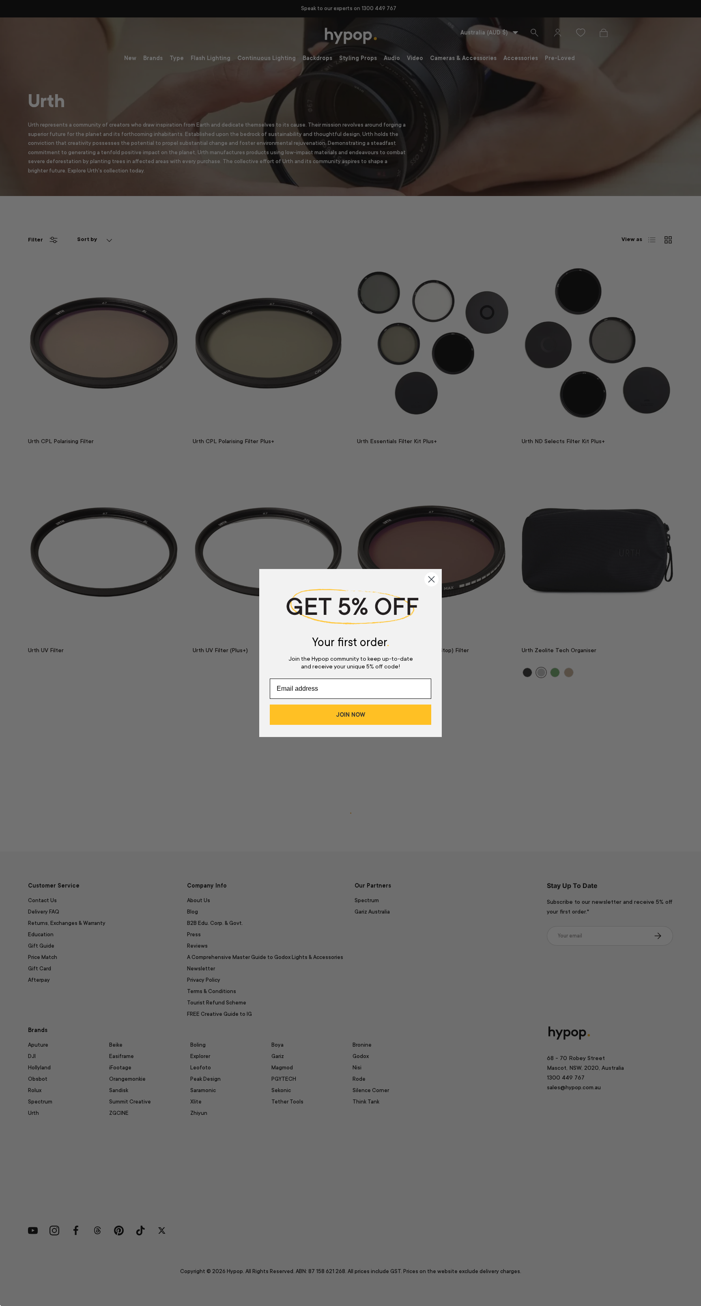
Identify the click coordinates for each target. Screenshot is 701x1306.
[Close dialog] (431, 579)
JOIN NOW (350, 714)
